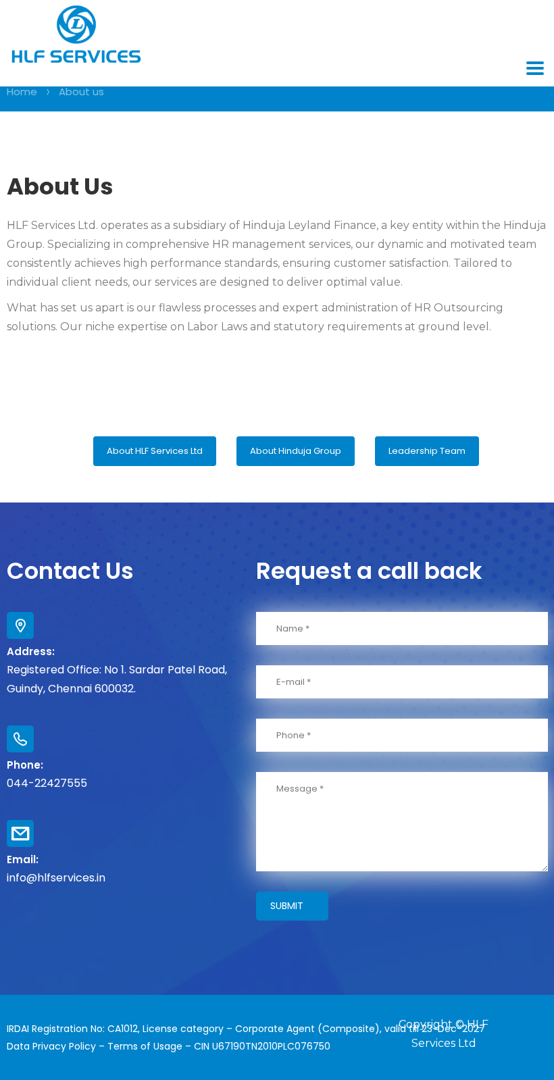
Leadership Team (426, 450)
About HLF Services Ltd (155, 450)
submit (286, 905)
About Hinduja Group (295, 450)
